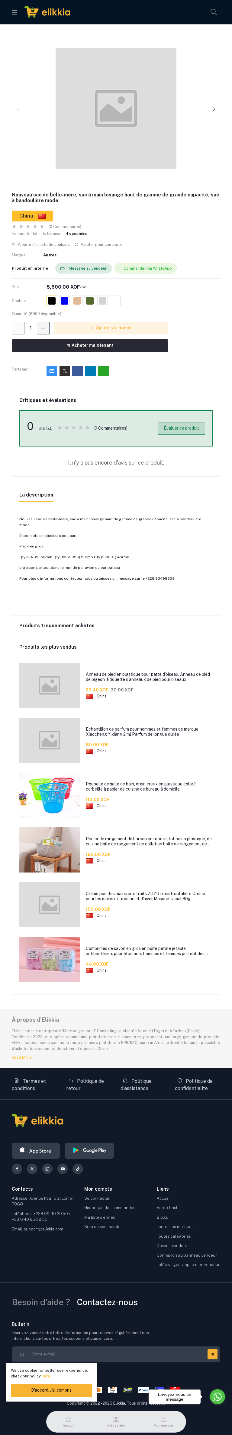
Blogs (162, 1217)
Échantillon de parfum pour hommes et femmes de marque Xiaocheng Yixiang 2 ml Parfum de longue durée (142, 732)
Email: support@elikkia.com (37, 1229)
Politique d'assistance (136, 1084)
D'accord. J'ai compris (51, 1390)
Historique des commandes (109, 1207)
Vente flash (168, 1207)
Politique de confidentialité (194, 1084)
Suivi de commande (102, 1226)
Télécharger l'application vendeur (188, 1264)
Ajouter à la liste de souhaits (43, 244)
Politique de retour (85, 1084)
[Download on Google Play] (89, 1151)
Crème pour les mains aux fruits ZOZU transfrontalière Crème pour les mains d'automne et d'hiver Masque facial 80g (145, 896)
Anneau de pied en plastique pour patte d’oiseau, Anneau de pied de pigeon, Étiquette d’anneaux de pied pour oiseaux (148, 677)
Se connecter (97, 1198)
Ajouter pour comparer (101, 244)
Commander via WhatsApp (148, 268)
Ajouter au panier (113, 327)
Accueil (164, 1198)
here (46, 1376)
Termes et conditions (29, 1084)
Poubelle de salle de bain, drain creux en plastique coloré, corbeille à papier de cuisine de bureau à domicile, (141, 786)
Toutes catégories (174, 1236)
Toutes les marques (175, 1226)
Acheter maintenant (92, 345)
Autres (49, 255)
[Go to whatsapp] (217, 1396)
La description (36, 495)
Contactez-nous (107, 1302)
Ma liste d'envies (99, 1217)
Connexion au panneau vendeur (187, 1255)
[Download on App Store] (36, 1151)
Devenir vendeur (172, 1245)
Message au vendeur (87, 268)
